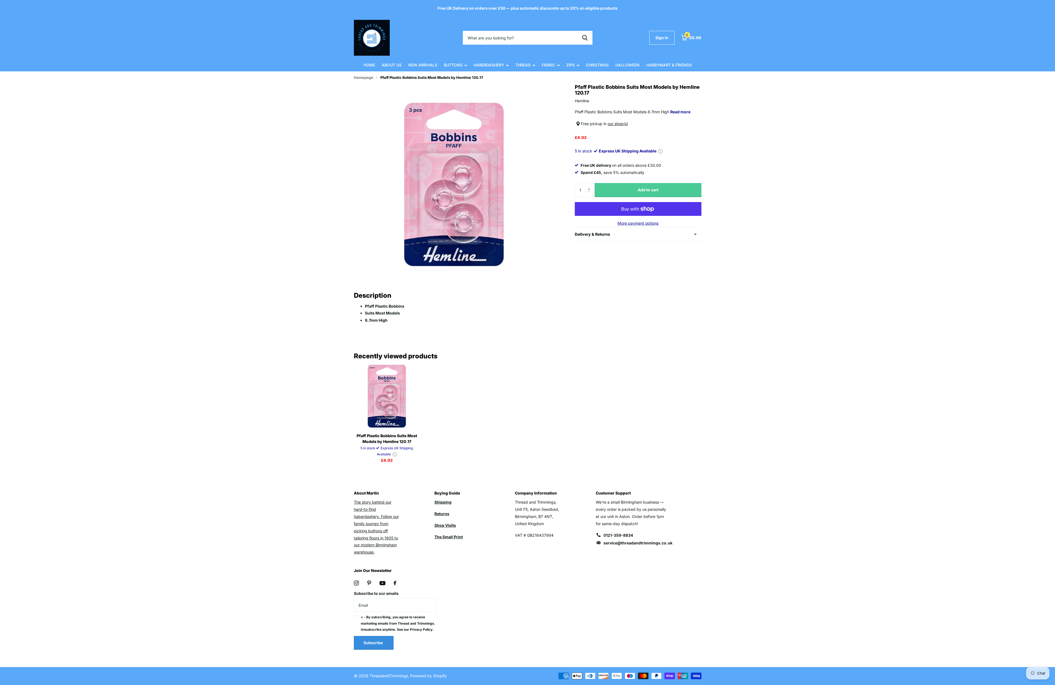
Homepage (363, 77)
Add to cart (648, 189)
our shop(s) (618, 123)
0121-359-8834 (618, 535)
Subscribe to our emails (376, 593)
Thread (523, 65)
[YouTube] (382, 583)
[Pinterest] (369, 583)
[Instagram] (356, 583)
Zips (570, 65)
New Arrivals (422, 65)
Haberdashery (489, 65)
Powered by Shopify (428, 675)
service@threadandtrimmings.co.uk (637, 543)
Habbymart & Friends (669, 65)
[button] (590, 185)
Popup (660, 151)
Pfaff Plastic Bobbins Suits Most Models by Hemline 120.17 (387, 438)
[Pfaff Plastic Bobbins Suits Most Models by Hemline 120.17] (387, 396)
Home (369, 65)
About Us (392, 65)
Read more (680, 111)
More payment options (638, 223)
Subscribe (374, 642)
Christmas (597, 65)
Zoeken (584, 38)
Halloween (627, 65)
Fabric (548, 65)
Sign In (661, 37)
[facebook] (395, 583)
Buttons (453, 65)
